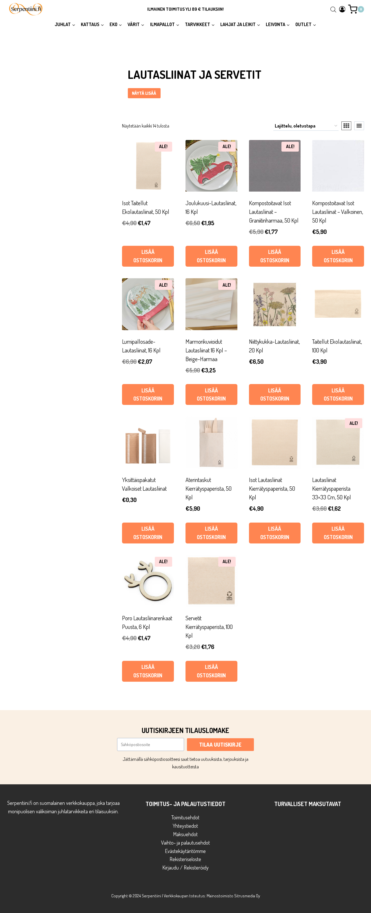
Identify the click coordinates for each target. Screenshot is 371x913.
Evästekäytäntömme (185, 851)
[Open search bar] (333, 9)
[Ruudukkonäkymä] (346, 125)
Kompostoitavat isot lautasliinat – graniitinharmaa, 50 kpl (274, 211)
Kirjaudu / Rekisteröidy (185, 867)
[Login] (342, 9)
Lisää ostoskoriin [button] (147, 256)
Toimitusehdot (185, 817)
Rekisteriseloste (185, 859)
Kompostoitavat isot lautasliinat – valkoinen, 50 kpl (337, 211)
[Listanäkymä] (359, 125)
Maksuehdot (185, 834)
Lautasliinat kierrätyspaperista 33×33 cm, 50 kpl (331, 488)
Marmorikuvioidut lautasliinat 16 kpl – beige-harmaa (206, 350)
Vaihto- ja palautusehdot (185, 842)
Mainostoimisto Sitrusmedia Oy (233, 896)
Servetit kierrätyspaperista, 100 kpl (209, 626)
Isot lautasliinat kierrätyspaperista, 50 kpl (272, 488)
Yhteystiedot (185, 826)
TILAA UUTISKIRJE (220, 744)
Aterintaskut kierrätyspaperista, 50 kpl (209, 488)
